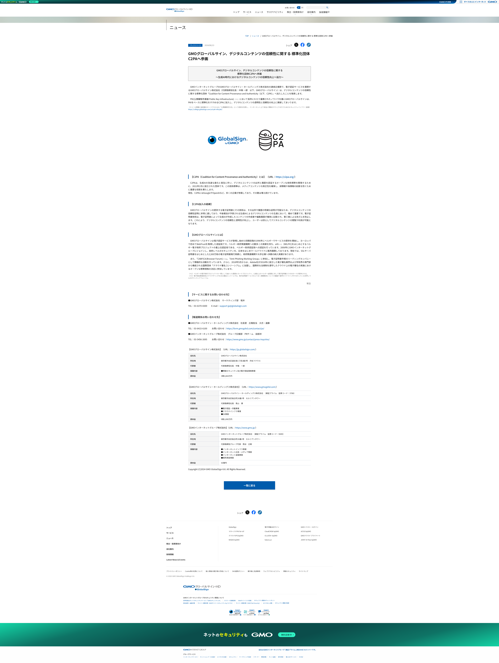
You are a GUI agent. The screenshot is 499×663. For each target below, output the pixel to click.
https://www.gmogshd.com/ (262, 386)
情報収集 (263, 657)
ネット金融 (272, 657)
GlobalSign (232, 527)
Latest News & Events (175, 559)
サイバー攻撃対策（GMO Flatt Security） (248, 603)
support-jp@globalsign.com (233, 305)
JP (298, 7)
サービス (247, 13)
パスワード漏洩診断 (230, 600)
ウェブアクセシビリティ (271, 571)
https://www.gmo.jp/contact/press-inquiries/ (248, 339)
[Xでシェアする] (296, 45)
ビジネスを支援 (221, 657)
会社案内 (311, 13)
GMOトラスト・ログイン (309, 527)
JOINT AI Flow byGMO (309, 540)
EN (302, 7)
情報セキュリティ (289, 571)
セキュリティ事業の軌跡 (282, 603)
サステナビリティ (275, 12)
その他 (301, 657)
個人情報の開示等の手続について (217, 571)
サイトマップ (303, 571)
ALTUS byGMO (306, 531)
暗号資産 (280, 657)
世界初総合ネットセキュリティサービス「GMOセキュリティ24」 (202, 600)
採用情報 (324, 12)
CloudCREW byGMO (272, 531)
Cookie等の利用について (194, 571)
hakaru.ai (268, 540)
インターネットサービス (190, 657)
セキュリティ (233, 657)
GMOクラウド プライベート (310, 535)
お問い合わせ (290, 7)
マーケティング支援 (245, 657)
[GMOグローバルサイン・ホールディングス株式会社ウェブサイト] (202, 589)
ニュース (259, 12)
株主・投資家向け (295, 13)
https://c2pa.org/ (285, 176)
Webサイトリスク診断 (244, 600)
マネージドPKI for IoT (236, 531)
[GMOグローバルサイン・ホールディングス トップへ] (179, 10)
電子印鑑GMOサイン (272, 527)
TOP (247, 36)
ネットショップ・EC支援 (207, 657)
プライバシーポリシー (174, 571)
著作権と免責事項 (254, 571)
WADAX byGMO (234, 540)
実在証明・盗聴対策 (189, 603)
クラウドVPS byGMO (236, 535)
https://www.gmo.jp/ (245, 427)
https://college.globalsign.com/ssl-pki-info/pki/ (205, 109)
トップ (236, 12)
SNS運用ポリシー (238, 571)
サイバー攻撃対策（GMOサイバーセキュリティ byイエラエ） (215, 603)
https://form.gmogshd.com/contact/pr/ (245, 328)
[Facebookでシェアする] (302, 45)
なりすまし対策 (267, 603)
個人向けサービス (291, 657)
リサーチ (256, 657)
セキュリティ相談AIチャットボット (264, 600)
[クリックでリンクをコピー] (309, 45)
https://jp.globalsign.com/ (242, 349)
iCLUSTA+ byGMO (271, 535)
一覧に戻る (249, 485)
